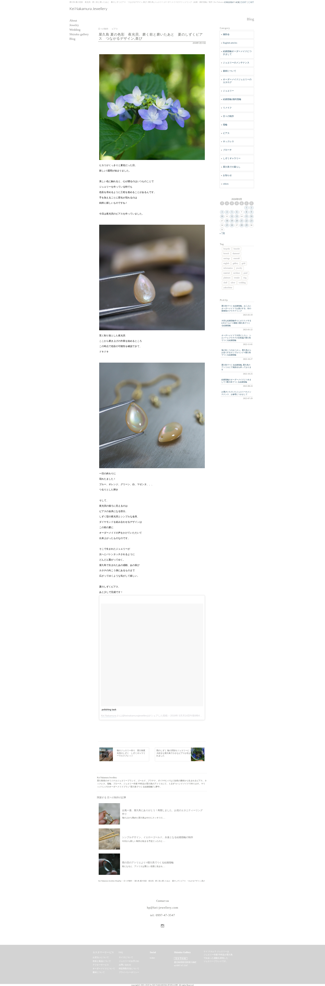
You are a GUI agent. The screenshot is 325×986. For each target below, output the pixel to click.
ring (244, 278)
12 (232, 216)
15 (246, 216)
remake (237, 278)
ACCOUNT (241, 2)
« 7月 (222, 233)
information (228, 268)
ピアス (226, 133)
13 (237, 216)
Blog (72, 38)
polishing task (109, 709)
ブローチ (227, 150)
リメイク (227, 107)
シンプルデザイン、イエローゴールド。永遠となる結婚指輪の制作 (157, 837)
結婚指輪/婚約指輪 (232, 99)
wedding (242, 282)
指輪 (225, 124)
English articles (230, 43)
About (73, 20)
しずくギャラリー (232, 158)
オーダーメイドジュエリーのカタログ (237, 81)
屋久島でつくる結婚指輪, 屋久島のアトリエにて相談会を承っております (236, 367)
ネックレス (228, 141)
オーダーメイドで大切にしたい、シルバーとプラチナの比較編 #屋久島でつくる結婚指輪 (236, 337)
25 (227, 225)
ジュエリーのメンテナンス (236, 62)
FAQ (121, 952)
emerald (236, 258)
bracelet (237, 249)
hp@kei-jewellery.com (162, 907)
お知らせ (227, 175)
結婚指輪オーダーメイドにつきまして (237, 52)
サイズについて (126, 957)
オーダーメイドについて (104, 968)
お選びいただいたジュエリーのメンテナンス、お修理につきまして (236, 393)
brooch (226, 253)
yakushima (227, 287)
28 (242, 225)
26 (232, 225)
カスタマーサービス (103, 952)
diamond (236, 253)
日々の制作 (228, 116)
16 (251, 216)
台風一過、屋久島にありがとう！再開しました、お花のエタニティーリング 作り (162, 812)
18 (227, 221)
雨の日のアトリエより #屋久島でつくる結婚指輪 (148, 862)
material (226, 273)
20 (237, 221)
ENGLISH (228, 2)
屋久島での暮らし (232, 167)
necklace (236, 273)
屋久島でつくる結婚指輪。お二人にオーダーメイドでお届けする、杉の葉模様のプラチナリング (236, 308)
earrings (226, 258)
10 (222, 216)
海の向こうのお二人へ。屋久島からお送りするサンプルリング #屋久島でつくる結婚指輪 (236, 352)
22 (246, 221)
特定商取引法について (129, 968)
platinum (226, 278)
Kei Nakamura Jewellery (88, 9)
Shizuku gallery (79, 34)
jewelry (239, 268)
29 (246, 225)
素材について (229, 71)
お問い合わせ (125, 965)
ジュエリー (228, 90)
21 (242, 221)
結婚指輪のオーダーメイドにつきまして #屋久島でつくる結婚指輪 (236, 381)
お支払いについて (101, 957)
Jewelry (74, 25)
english (226, 263)
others (226, 183)
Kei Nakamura (108, 715)
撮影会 (226, 34)
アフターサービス (101, 965)
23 (251, 221)
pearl (245, 273)
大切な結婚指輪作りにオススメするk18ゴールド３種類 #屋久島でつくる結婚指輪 (236, 323)
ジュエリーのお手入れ (129, 961)
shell (225, 282)
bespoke (226, 249)
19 (232, 221)
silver (233, 282)
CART (251, 2)
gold (243, 263)
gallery (235, 263)
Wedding (74, 29)
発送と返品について (102, 961)
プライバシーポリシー (129, 972)
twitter (152, 958)
